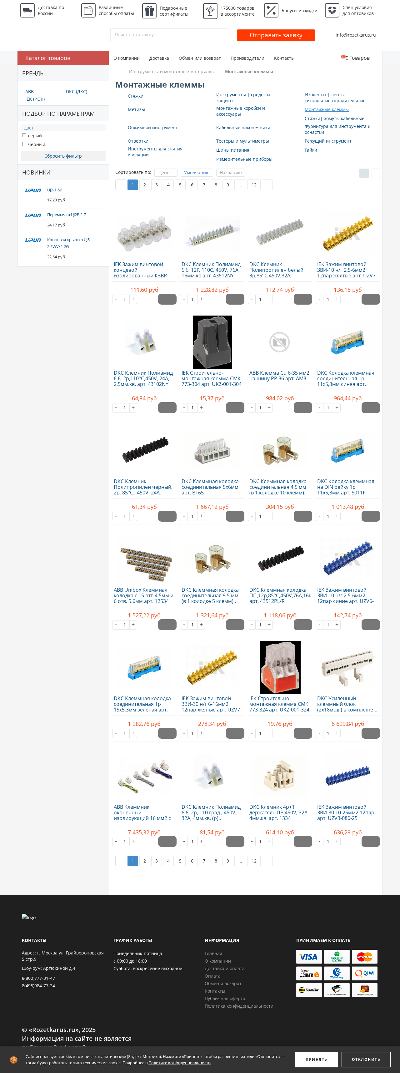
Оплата (213, 976)
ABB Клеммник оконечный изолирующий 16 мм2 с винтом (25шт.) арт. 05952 (142, 818)
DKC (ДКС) (76, 91)
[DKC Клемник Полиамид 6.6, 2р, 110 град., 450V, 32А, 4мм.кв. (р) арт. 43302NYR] (212, 772)
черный (36, 144)
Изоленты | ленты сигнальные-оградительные (335, 98)
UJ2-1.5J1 (55, 190)
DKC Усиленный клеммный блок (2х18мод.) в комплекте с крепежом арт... (347, 707)
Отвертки (138, 141)
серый (34, 136)
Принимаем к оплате (323, 940)
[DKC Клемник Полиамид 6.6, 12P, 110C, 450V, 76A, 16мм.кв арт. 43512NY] (212, 230)
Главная (213, 953)
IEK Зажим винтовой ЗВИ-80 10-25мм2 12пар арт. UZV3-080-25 (345, 812)
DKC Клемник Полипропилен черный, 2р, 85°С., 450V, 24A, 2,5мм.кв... (143, 490)
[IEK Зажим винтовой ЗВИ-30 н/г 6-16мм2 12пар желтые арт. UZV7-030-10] (212, 664)
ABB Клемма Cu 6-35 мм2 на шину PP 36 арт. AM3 (279, 375)
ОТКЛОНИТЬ (366, 1059)
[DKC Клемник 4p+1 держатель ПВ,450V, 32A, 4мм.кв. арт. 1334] (280, 772)
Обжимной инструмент (153, 127)
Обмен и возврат (223, 983)
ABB (29, 91)
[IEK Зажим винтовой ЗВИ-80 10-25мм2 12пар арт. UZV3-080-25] (348, 772)
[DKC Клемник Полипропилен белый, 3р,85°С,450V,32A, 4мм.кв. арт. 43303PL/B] (280, 230)
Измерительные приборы (244, 159)
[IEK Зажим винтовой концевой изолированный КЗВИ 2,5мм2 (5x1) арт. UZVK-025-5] (144, 230)
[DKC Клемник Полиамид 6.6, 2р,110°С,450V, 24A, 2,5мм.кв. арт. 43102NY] (144, 338)
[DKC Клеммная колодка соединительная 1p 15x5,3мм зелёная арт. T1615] (144, 664)
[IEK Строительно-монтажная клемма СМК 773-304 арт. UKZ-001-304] (212, 338)
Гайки (311, 150)
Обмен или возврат (200, 58)
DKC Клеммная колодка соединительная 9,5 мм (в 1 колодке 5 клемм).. (210, 595)
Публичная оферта (225, 998)
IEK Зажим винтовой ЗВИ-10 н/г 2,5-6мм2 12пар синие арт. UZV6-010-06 (345, 598)
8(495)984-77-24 (38, 986)
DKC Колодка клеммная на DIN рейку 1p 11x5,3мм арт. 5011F (345, 487)
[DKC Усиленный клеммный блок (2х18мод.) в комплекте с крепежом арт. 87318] (348, 664)
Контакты (284, 58)
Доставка (159, 58)
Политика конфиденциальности (239, 1006)
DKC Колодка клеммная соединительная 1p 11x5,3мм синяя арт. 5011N (345, 381)
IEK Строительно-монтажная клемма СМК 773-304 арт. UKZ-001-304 (212, 378)
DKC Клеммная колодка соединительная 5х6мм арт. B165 (210, 487)
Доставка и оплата (225, 968)
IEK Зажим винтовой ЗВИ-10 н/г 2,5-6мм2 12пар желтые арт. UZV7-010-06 (347, 273)
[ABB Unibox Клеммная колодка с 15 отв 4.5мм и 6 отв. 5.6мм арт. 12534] (144, 555)
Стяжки (135, 96)
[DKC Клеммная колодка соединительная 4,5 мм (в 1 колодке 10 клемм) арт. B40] (280, 447)
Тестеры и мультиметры (242, 141)
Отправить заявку (276, 35)
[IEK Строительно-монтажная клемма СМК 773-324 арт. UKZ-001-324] (280, 664)
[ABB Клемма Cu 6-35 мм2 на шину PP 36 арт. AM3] (280, 338)
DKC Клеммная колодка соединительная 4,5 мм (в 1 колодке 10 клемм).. (278, 487)
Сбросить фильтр (63, 156)
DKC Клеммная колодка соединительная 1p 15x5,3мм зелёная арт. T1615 (142, 707)
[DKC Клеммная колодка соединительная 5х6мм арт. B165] (212, 447)
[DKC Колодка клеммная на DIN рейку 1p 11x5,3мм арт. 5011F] (348, 447)
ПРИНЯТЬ (317, 1059)
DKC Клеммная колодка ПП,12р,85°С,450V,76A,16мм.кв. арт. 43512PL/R (286, 595)
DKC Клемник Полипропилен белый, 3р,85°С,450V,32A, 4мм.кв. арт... (277, 273)
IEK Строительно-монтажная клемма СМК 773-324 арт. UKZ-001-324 (279, 704)
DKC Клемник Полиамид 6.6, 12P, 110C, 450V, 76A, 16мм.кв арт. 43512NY (211, 270)
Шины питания (232, 150)
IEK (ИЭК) (35, 99)
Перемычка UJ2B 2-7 (66, 214)
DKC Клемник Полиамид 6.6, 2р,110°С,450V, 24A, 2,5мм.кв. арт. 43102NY (143, 378)
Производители (247, 58)
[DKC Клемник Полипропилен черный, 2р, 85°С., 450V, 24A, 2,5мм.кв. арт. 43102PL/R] (144, 447)
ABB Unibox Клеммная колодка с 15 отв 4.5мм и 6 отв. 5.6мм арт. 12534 (143, 595)
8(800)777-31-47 (38, 978)
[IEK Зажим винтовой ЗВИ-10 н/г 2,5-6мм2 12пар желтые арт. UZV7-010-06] (348, 230)
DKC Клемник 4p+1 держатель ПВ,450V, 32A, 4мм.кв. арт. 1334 (279, 812)
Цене (163, 172)
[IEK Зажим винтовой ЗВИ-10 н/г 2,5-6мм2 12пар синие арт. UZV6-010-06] (348, 555)
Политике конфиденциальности (179, 1062)
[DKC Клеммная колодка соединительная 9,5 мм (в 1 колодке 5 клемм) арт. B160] (212, 555)
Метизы (136, 109)
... (240, 185)
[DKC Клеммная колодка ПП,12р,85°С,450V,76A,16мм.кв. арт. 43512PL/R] (280, 555)
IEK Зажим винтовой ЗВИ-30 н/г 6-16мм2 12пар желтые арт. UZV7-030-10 (212, 707)
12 (254, 185)
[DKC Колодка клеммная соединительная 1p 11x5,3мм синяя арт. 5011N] (348, 338)
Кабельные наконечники (243, 127)
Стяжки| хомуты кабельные (334, 118)
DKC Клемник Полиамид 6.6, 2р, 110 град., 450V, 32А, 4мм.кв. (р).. (211, 812)
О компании (126, 58)
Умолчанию (197, 172)
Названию (231, 172)
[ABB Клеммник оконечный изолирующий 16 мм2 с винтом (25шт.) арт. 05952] (144, 772)
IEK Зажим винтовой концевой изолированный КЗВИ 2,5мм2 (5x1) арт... (141, 273)
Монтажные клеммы (327, 109)
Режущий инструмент (328, 141)
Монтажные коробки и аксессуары (240, 111)
